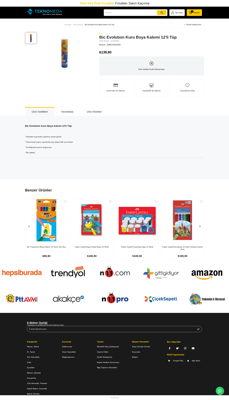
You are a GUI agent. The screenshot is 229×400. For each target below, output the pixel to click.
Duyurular (136, 352)
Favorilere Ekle (65, 201)
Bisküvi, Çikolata (34, 373)
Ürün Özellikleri (40, 111)
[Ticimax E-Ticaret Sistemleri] (114, 398)
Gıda (29, 362)
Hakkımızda (67, 347)
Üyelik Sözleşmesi (104, 357)
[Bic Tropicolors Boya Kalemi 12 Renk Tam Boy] (46, 220)
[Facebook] (169, 348)
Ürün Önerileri (94, 111)
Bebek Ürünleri (33, 394)
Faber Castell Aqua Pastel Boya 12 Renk (92, 247)
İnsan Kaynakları (69, 352)
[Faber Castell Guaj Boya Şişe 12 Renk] (137, 220)
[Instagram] (185, 348)
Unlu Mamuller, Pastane (37, 383)
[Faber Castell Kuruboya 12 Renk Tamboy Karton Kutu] (182, 220)
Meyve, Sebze (33, 347)
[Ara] (161, 12)
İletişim (135, 357)
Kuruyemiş (31, 378)
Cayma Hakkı (102, 352)
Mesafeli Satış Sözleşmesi (108, 347)
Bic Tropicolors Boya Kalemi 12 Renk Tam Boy (46, 247)
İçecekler (31, 367)
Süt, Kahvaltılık (33, 357)
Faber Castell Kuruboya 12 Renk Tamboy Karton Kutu (182, 248)
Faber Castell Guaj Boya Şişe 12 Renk (137, 247)
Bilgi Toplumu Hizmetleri (107, 367)
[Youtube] (193, 348)
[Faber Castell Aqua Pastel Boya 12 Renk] (92, 220)
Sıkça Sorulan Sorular (141, 347)
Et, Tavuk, (31, 352)
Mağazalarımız (68, 357)
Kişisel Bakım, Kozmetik (37, 389)
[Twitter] (177, 348)
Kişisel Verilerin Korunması (108, 362)
